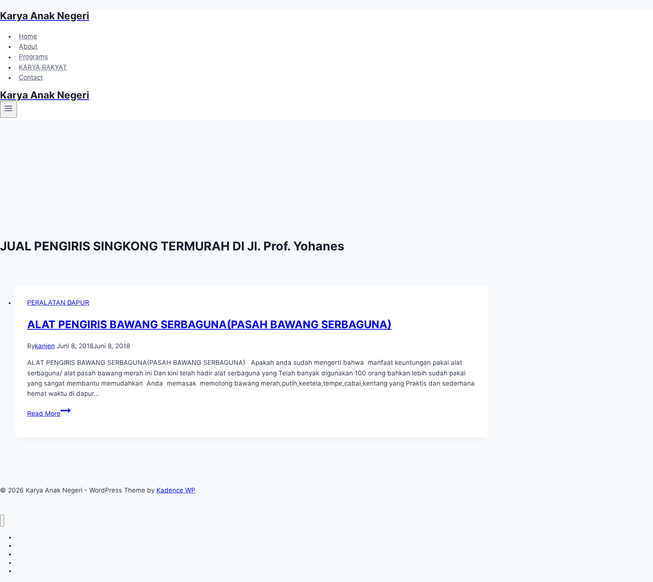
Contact (31, 77)
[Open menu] (8, 109)
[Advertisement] (243, 176)
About (28, 46)
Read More (49, 413)
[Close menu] (2, 520)
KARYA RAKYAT (43, 67)
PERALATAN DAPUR (58, 302)
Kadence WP (175, 490)
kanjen (45, 346)
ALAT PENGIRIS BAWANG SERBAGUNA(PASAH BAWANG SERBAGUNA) (209, 324)
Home (28, 36)
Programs (33, 57)
